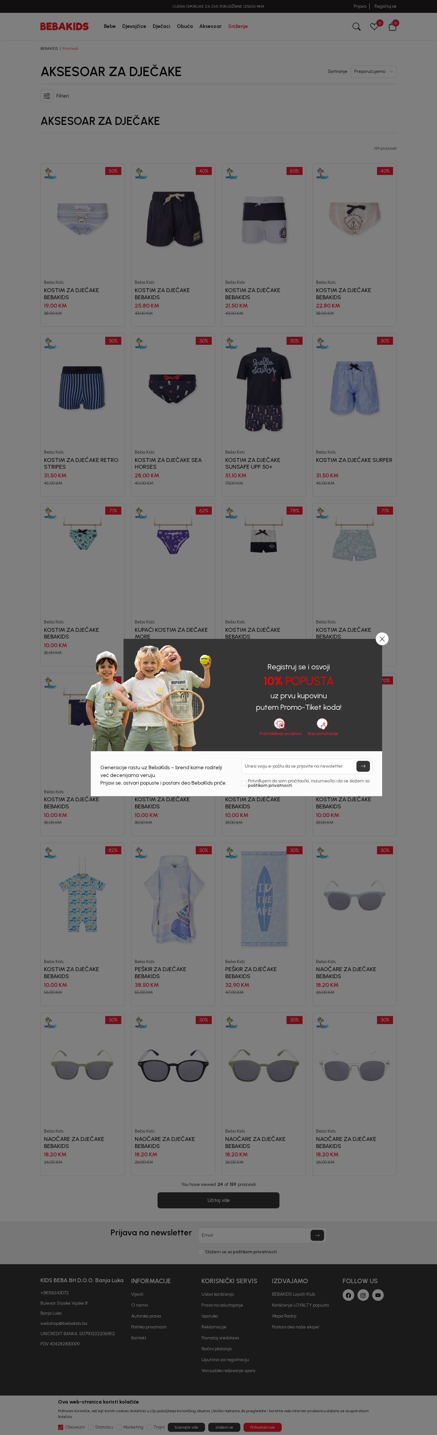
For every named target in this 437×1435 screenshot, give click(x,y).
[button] (382, 638)
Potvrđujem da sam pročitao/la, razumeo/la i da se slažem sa (309, 783)
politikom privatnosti (270, 785)
